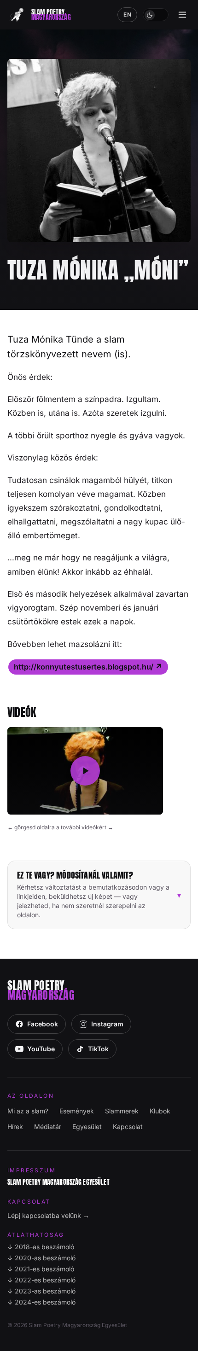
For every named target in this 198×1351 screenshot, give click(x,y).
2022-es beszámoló (41, 1280)
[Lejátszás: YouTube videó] (85, 771)
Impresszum (31, 1170)
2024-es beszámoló (41, 1302)
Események (76, 1111)
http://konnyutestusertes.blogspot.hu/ (88, 666)
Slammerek (122, 1111)
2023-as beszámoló (41, 1291)
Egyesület (87, 1126)
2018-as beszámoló (40, 1247)
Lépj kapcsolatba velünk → (48, 1215)
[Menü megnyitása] (182, 14)
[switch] (156, 14)
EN (127, 14)
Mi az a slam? (27, 1111)
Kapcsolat (128, 1126)
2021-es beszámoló (40, 1269)
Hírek (15, 1126)
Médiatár (47, 1126)
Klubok (160, 1111)
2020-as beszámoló (41, 1258)
